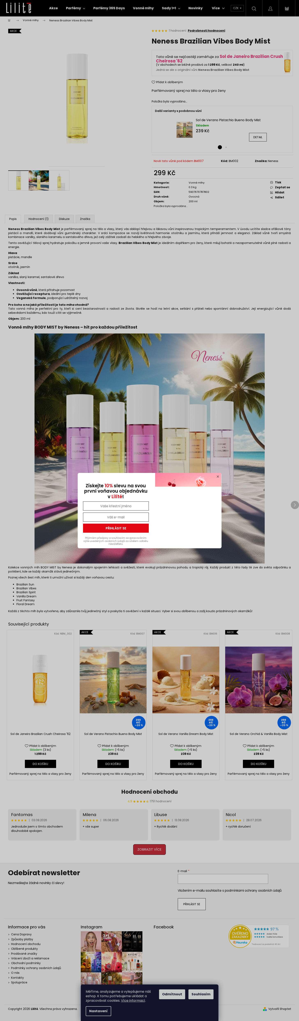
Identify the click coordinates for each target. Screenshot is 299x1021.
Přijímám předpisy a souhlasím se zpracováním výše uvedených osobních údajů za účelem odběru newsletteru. (115, 541)
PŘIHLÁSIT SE (116, 528)
